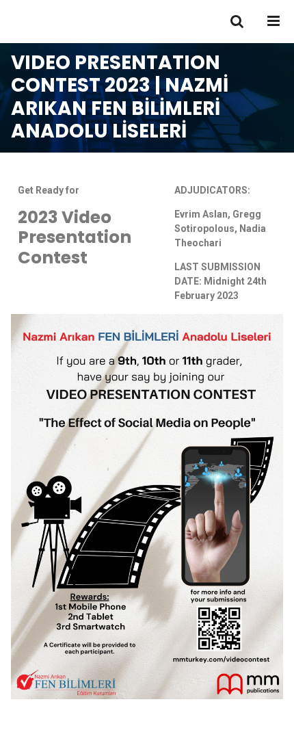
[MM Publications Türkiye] (54, 22)
